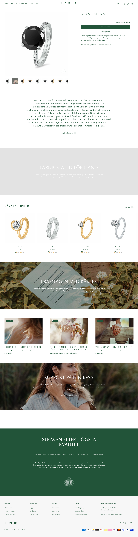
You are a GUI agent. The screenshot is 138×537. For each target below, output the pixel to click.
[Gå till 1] (8, 81)
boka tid (108, 45)
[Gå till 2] (15, 81)
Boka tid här (118, 514)
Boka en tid (55, 511)
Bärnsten (19, 247)
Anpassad (14, 3)
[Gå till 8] (60, 81)
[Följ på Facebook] (6, 523)
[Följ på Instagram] (10, 523)
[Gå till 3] (23, 81)
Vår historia (24, 3)
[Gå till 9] (68, 81)
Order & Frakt (9, 508)
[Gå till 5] (38, 81)
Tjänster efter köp (10, 514)
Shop (6, 3)
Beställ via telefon (97, 45)
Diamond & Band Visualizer (123, 22)
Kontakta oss (56, 514)
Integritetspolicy (79, 508)
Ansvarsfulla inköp (69, 454)
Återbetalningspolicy (81, 514)
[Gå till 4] (30, 81)
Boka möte (34, 3)
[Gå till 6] (45, 81)
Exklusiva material (40, 454)
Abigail (118, 247)
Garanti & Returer (10, 511)
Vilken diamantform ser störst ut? (113, 347)
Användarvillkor (79, 511)
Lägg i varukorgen (105, 26)
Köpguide (32, 508)
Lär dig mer (33, 511)
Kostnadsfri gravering (54, 454)
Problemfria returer (97, 454)
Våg (52, 247)
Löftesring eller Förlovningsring (23, 347)
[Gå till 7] (53, 81)
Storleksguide (34, 514)
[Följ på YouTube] (15, 523)
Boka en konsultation (69, 395)
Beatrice (85, 247)
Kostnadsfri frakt (83, 454)
